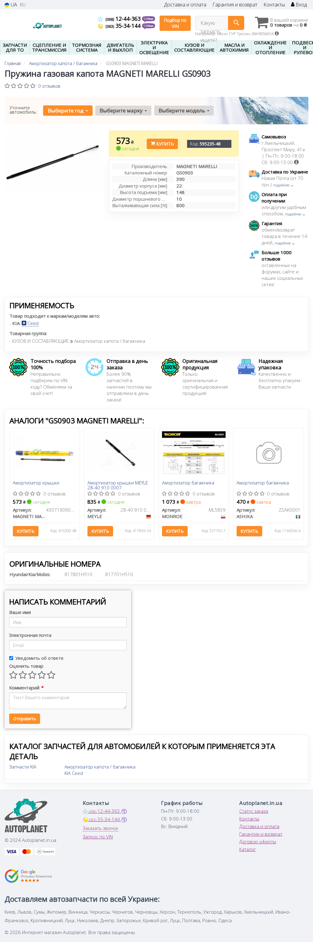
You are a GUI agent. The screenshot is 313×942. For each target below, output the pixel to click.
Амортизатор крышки (36, 483)
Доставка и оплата (185, 5)
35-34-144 (123, 25)
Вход (300, 5)
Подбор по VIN (175, 23)
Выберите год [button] (66, 110)
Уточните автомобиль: (23, 109)
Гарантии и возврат (260, 834)
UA (13, 5)
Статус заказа (253, 811)
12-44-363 (123, 18)
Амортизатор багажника (188, 483)
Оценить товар (26, 666)
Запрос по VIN (98, 837)
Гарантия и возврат (234, 5)
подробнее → (283, 185)
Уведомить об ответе (39, 658)
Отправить (24, 718)
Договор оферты (257, 841)
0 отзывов (49, 86)
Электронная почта (30, 635)
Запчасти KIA (22, 767)
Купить (164, 144)
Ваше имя (20, 612)
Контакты (274, 5)
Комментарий (26, 688)
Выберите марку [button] (122, 110)
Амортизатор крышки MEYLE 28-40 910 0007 (117, 485)
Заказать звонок (100, 828)
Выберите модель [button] (182, 110)
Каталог (247, 849)
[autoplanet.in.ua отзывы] (28, 876)
